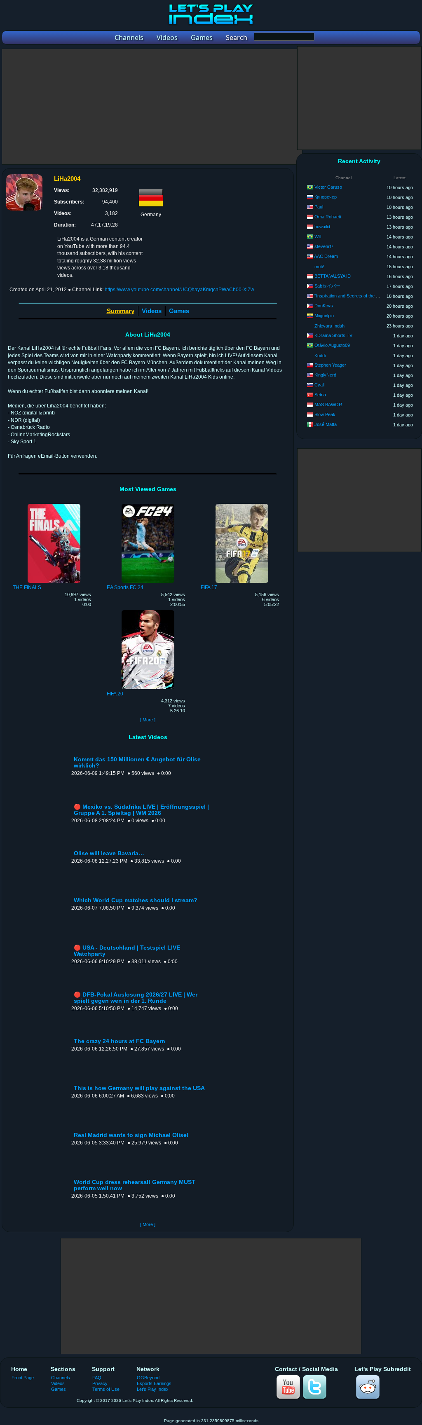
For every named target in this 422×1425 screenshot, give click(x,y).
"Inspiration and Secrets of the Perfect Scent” (359, 295)
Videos (152, 310)
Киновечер (325, 196)
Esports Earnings (154, 1383)
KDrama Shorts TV (333, 335)
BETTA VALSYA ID (332, 276)
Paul (318, 206)
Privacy (100, 1383)
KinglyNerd (325, 374)
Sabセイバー (327, 285)
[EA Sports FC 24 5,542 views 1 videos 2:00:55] (148, 505)
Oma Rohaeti (327, 216)
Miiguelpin (324, 315)
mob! (319, 266)
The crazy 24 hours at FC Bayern (119, 1041)
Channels (60, 1377)
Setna (320, 394)
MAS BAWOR (328, 404)
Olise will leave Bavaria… (109, 853)
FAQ (96, 1377)
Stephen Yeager (330, 365)
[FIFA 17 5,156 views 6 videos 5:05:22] (242, 505)
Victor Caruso (328, 187)
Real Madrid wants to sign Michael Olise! (131, 1135)
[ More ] (147, 719)
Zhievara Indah (329, 325)
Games (179, 310)
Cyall (319, 384)
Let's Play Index (153, 1389)
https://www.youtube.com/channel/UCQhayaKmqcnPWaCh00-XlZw (179, 289)
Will (317, 236)
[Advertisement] (152, 106)
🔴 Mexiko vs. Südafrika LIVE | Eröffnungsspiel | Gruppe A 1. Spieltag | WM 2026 (141, 810)
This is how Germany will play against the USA (139, 1088)
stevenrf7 (323, 246)
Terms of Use (106, 1389)
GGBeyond (148, 1377)
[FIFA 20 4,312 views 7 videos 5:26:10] (148, 611)
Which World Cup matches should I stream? (135, 900)
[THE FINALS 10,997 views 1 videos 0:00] (54, 505)
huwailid (322, 226)
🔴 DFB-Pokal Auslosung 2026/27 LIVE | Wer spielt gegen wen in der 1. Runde (135, 998)
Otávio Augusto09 (332, 345)
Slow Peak (324, 414)
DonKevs (323, 305)
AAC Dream (326, 256)
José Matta (325, 424)
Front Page (23, 1377)
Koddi (320, 355)
